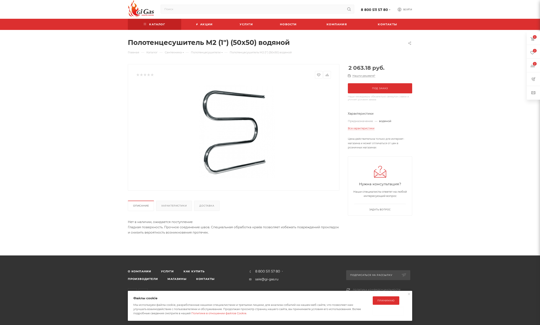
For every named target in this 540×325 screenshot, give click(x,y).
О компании (139, 271)
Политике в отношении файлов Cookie (218, 313)
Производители (143, 279)
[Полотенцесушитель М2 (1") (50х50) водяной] (233, 131)
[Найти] (349, 9)
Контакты (205, 279)
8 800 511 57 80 (374, 10)
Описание (141, 205)
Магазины (176, 279)
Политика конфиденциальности (377, 290)
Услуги (167, 271)
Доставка (206, 205)
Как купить (194, 271)
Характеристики (174, 205)
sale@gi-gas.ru (266, 279)
